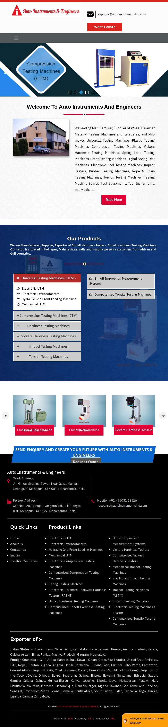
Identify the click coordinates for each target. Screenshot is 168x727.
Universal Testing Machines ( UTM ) (49, 278)
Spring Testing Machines (66, 584)
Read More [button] (114, 200)
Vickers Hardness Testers (125, 430)
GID (90, 718)
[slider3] (87, 92)
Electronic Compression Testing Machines (25, 430)
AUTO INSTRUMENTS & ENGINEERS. (78, 706)
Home (14, 538)
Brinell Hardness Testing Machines (73, 601)
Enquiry (15, 555)
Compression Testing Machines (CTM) (48, 315)
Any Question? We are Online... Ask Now (148, 720)
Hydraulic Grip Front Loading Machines (49, 299)
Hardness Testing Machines (48, 326)
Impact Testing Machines (48, 346)
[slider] (69, 92)
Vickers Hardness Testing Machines (48, 336)
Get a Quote (106, 27)
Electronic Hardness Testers (75, 430)
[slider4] (92, 92)
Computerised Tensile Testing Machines (122, 294)
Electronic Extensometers (40, 294)
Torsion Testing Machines (48, 356)
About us (16, 544)
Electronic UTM (33, 288)
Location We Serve (23, 561)
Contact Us (18, 550)
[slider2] (81, 92)
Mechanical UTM (33, 304)
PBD (113, 718)
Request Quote (86, 462)
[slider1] (75, 92)
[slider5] (98, 92)
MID (70, 718)
